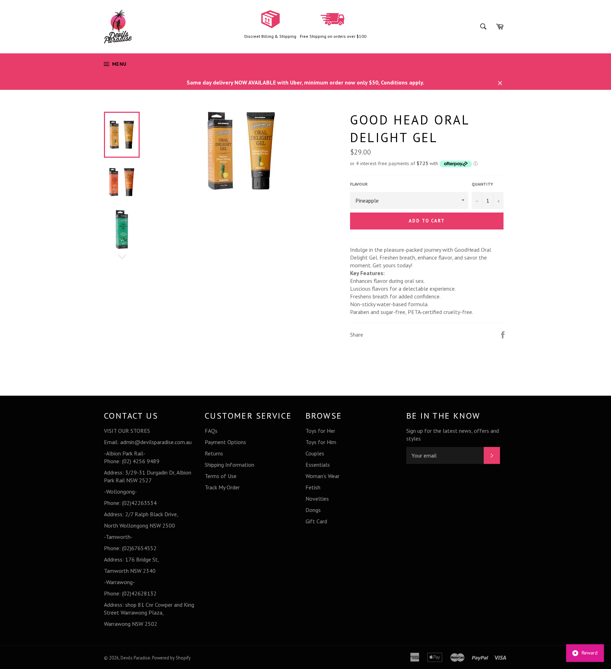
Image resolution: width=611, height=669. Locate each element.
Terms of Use (221, 475)
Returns (214, 453)
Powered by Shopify (171, 658)
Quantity (482, 184)
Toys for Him (321, 442)
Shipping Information (229, 464)
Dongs (313, 509)
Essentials (318, 464)
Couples (315, 453)
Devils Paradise (135, 658)
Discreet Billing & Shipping (270, 36)
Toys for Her (320, 430)
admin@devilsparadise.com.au (156, 442)
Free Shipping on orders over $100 (333, 36)
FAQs (211, 430)
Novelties (317, 498)
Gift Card (316, 521)
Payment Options (225, 442)
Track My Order (222, 487)
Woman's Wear (322, 475)
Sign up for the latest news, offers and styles (452, 434)
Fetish (313, 487)
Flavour (359, 184)
